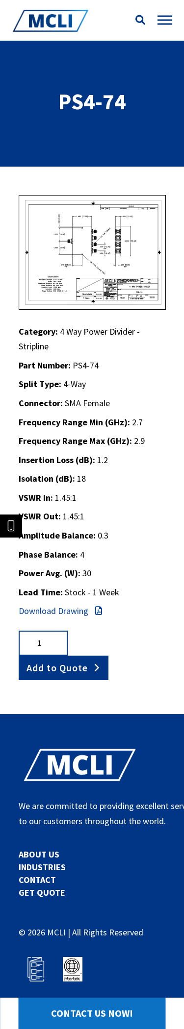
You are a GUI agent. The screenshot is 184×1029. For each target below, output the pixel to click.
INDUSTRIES (42, 867)
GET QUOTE (42, 892)
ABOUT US (39, 854)
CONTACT (37, 879)
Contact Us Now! (92, 1013)
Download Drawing (54, 610)
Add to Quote (57, 668)
